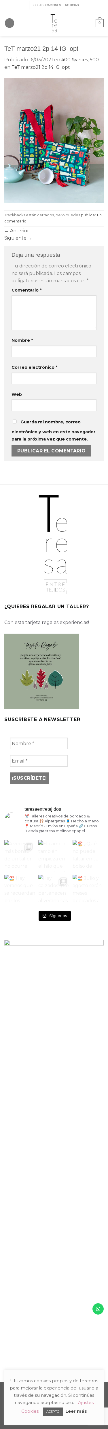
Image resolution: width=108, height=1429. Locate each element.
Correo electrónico (34, 367)
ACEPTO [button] (52, 1412)
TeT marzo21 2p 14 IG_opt (41, 67)
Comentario (26, 290)
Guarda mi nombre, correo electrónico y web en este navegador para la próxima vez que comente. (54, 430)
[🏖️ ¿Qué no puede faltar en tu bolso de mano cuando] (88, 855)
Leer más (76, 1411)
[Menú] (9, 23)
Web (17, 394)
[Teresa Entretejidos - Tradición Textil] (54, 23)
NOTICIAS (72, 5)
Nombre (22, 340)
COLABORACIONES (47, 5)
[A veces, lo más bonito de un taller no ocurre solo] (19, 855)
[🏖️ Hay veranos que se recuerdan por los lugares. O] (19, 890)
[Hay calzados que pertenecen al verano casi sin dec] (53, 890)
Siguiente (18, 238)
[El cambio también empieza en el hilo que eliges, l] (53, 855)
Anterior (16, 230)
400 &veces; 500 (80, 59)
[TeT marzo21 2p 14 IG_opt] (54, 140)
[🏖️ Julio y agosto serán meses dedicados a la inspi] (88, 890)
